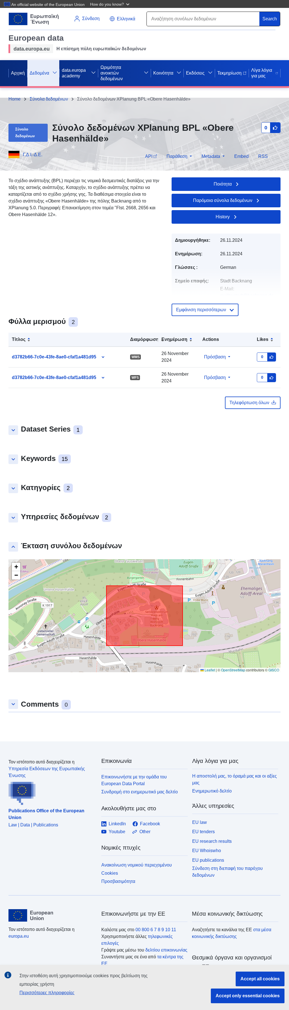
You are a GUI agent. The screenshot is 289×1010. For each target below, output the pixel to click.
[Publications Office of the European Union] (51, 792)
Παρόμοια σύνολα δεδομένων (222, 200)
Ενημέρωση (174, 339)
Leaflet (209, 669)
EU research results (212, 841)
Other (144, 831)
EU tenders (203, 831)
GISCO (273, 669)
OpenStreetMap (233, 669)
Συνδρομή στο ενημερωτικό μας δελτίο (139, 791)
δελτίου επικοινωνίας (166, 950)
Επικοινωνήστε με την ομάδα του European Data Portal (134, 780)
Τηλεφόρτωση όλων (249, 402)
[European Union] (51, 915)
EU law (199, 822)
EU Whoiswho (206, 850)
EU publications (208, 860)
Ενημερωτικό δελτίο (212, 791)
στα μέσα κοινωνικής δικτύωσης (231, 933)
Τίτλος (18, 339)
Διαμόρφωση (144, 339)
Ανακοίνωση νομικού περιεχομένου (136, 865)
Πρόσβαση (215, 356)
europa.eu (18, 936)
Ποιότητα (223, 184)
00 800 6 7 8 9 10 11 (155, 929)
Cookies (109, 873)
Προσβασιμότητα (118, 881)
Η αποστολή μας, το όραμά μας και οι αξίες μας (234, 779)
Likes (262, 339)
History (223, 216)
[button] (110, 4)
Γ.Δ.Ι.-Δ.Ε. (32, 154)
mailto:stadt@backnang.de (246, 295)
